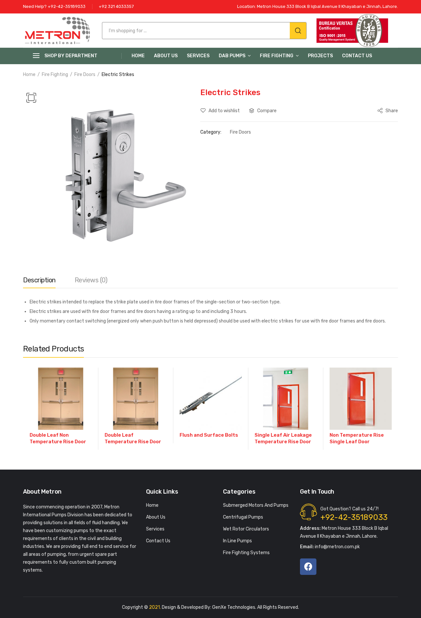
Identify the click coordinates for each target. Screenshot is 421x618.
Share (391, 111)
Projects (320, 56)
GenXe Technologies (233, 607)
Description (39, 280)
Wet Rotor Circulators (246, 529)
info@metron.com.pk (330, 547)
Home (138, 56)
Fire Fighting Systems (246, 552)
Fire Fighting (276, 56)
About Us (166, 56)
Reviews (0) (91, 280)
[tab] (39, 281)
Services (198, 56)
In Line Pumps (237, 541)
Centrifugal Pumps (243, 517)
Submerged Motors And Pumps (255, 505)
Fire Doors (84, 74)
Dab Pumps (232, 56)
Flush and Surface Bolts (209, 435)
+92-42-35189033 (353, 517)
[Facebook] (308, 566)
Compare (267, 111)
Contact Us (357, 56)
